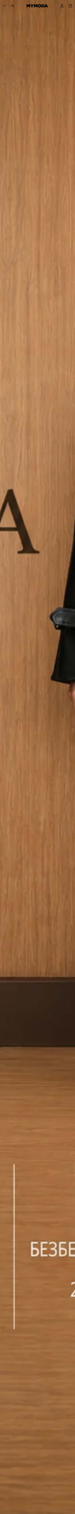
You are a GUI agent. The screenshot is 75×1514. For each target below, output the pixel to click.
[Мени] (4, 5)
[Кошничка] (70, 6)
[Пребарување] (12, 6)
